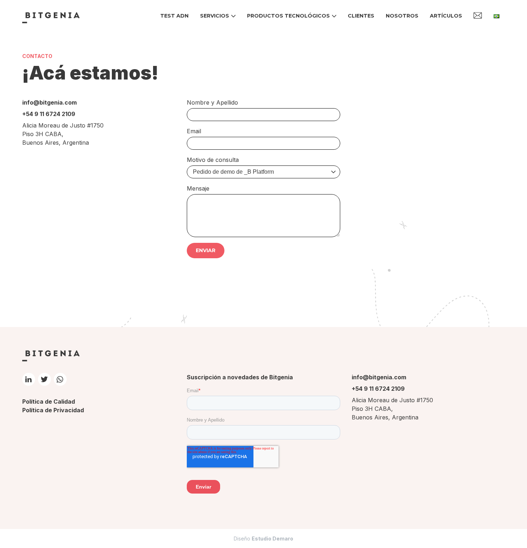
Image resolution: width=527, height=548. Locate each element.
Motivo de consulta (213, 159)
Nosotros (402, 16)
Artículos (446, 16)
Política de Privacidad (53, 410)
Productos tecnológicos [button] (288, 16)
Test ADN (174, 16)
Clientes (361, 16)
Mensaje (198, 188)
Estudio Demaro (272, 538)
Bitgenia (51, 17)
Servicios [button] (214, 16)
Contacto (478, 15)
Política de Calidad (48, 401)
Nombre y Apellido (212, 102)
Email (194, 131)
